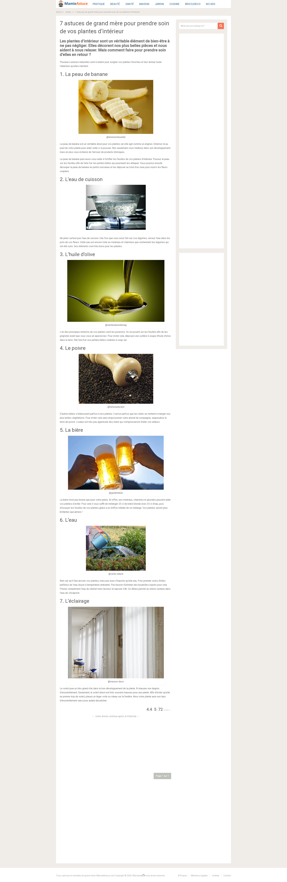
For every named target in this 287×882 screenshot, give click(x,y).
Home (59, 12)
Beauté (115, 4)
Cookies (215, 875)
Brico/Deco (192, 4)
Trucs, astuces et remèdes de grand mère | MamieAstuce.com (85, 875)
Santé (129, 4)
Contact (227, 875)
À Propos (182, 875)
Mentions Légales (199, 875)
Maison (144, 4)
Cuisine (175, 4)
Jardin (159, 4)
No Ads (210, 4)
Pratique (99, 4)
